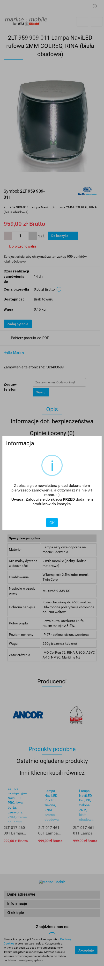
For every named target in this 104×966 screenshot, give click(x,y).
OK (52, 522)
